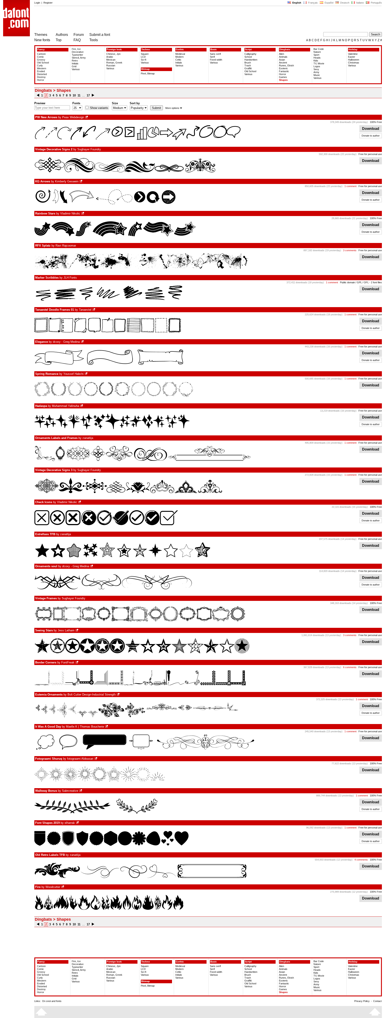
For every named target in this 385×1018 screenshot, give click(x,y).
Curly (40, 65)
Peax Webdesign (73, 117)
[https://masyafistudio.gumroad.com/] (82, 406)
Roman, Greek (114, 62)
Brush (247, 62)
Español (328, 2)
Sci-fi (143, 59)
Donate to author (371, 135)
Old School (43, 62)
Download (370, 129)
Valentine (353, 54)
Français (312, 2)
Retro (75, 60)
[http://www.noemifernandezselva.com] (94, 309)
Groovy (41, 59)
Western (41, 68)
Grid (74, 66)
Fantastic (284, 71)
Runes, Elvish (286, 65)
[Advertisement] (115, 20)
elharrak (70, 822)
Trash (247, 65)
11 (79, 95)
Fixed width (216, 59)
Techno (145, 49)
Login (37, 2)
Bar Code (318, 49)
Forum (79, 35)
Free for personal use (370, 154)
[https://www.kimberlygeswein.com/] (81, 181)
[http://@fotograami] (96, 758)
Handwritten (250, 59)
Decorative (78, 52)
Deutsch (344, 2)
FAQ (77, 40)
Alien (281, 54)
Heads (317, 57)
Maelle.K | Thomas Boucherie (85, 726)
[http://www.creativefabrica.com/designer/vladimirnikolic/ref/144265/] (83, 213)
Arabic (109, 56)
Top (58, 40)
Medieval (180, 54)
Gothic (180, 49)
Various (76, 69)
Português (375, 2)
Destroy (41, 77)
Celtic (178, 59)
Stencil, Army (79, 57)
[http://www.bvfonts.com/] (77, 630)
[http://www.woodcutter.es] (63, 887)
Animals (283, 56)
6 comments (349, 667)
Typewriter (77, 54)
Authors (62, 35)
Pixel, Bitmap (148, 73)
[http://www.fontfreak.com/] (77, 662)
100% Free (376, 122)
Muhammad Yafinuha (65, 406)
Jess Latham (66, 630)
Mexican (110, 59)
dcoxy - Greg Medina (66, 341)
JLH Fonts (70, 277)
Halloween (353, 59)
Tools (93, 40)
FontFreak (67, 662)
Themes (40, 35)
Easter (351, 56)
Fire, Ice (76, 49)
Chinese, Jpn (113, 54)
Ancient (283, 62)
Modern (179, 56)
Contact (377, 1001)
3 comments (349, 250)
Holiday (352, 49)
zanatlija (87, 438)
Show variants (98, 108)
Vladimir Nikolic (70, 213)
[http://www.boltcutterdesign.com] (118, 694)
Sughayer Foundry (89, 149)
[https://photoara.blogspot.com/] (78, 822)
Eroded (41, 71)
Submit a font (99, 35)
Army (316, 72)
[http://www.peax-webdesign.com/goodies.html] (87, 117)
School (248, 56)
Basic (213, 49)
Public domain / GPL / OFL (354, 282)
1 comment (350, 186)
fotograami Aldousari (80, 758)
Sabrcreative (70, 790)
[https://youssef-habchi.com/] (86, 373)
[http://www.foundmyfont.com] (107, 726)
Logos (316, 66)
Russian (110, 65)
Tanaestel (85, 309)
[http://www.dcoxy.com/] (83, 341)
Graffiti (248, 68)
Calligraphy (250, 54)
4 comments (361, 859)
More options (172, 108)
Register (48, 2)
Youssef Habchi (73, 373)
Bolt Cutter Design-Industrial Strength (92, 694)
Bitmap (145, 69)
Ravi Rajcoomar (65, 245)
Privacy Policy (362, 1001)
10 (74, 95)
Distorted (42, 74)
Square (145, 54)
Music (316, 75)
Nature (317, 52)
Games (283, 77)
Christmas (353, 62)
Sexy (316, 69)
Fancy (41, 49)
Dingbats (284, 49)
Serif (212, 56)
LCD (143, 56)
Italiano (360, 2)
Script (248, 49)
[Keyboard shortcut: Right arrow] (93, 95)
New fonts (42, 40)
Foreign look (114, 49)
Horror (40, 80)
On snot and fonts (51, 1001)
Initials (75, 63)
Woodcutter (52, 887)
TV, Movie (318, 63)
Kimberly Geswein (66, 181)
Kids (315, 60)
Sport (316, 54)
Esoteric (283, 68)
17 (88, 95)
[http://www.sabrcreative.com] (81, 790)
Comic (40, 56)
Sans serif (215, 54)
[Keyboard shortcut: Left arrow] (38, 95)
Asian (282, 59)
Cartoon (41, 54)
